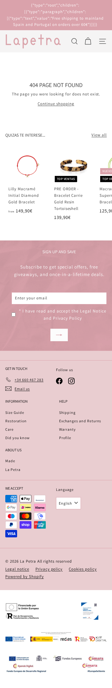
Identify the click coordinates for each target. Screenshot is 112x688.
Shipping (67, 412)
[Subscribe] (59, 335)
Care (9, 429)
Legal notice (17, 569)
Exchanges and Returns (80, 421)
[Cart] (88, 41)
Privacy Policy (67, 318)
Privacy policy (49, 569)
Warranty (67, 429)
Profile (65, 437)
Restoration (16, 421)
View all (99, 135)
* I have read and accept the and (62, 314)
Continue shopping (56, 103)
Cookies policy (83, 569)
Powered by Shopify (24, 576)
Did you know (17, 437)
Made (10, 460)
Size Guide (14, 412)
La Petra (13, 469)
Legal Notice (93, 311)
